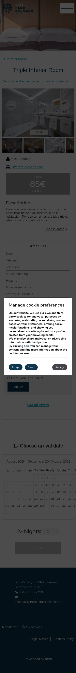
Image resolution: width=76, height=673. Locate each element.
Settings (59, 367)
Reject (31, 367)
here (26, 346)
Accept (15, 367)
